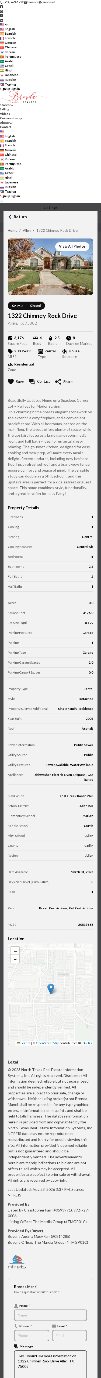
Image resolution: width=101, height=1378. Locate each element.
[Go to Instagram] (1, 11)
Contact (5, 127)
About (4, 122)
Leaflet (25, 1043)
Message (26, 1346)
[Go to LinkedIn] (1, 19)
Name (24, 1305)
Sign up (5, 89)
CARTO (86, 1043)
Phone (25, 1326)
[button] (50, 988)
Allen (27, 230)
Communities (9, 118)
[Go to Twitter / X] (1, 15)
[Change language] (4, 24)
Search (5, 105)
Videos (5, 113)
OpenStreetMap (47, 1043)
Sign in (15, 89)
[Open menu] (1, 200)
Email (62, 1326)
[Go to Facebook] (1, 6)
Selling (4, 109)
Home (12, 230)
